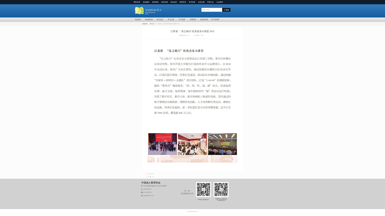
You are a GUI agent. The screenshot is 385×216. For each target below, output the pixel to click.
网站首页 (152, 23)
